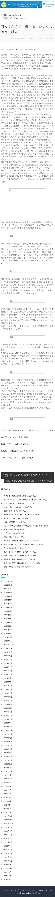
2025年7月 (8, 611)
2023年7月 (8, 701)
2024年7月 (8, 656)
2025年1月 (7, 633)
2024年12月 (8, 637)
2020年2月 (8, 853)
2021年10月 (8, 779)
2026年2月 (8, 585)
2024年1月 (8, 678)
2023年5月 (8, 708)
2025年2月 (8, 630)
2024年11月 (8, 641)
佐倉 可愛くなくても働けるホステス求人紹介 (20, 556)
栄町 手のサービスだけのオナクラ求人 (18, 567)
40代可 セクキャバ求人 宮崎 (14, 437)
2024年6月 (8, 660)
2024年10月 (8, 645)
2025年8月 (8, 607)
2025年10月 (8, 600)
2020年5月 (8, 842)
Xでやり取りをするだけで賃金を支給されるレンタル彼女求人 (26, 500)
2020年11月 (8, 820)
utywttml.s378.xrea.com (27, 49)
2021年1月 (7, 812)
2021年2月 (7, 809)
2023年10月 (8, 689)
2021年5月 (7, 797)
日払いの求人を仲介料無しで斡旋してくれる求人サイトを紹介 (26, 526)
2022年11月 (8, 730)
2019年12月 (8, 861)
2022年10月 (8, 734)
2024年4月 (8, 667)
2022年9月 (8, 738)
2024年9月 (8, 648)
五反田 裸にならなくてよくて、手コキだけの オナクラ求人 (27, 430)
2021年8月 (8, 786)
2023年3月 (8, 715)
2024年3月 (8, 671)
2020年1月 (8, 857)
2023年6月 (8, 704)
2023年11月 (8, 686)
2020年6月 (8, 838)
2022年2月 (8, 764)
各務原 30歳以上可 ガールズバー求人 (18, 451)
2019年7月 (7, 879)
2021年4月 (8, 801)
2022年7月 (8, 745)
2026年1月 (7, 589)
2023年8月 (8, 697)
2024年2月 (8, 674)
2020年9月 (8, 827)
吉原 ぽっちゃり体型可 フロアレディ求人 (20, 552)
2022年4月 (8, 756)
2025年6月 (8, 615)
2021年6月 (7, 794)
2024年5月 (8, 663)
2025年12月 (8, 592)
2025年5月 (8, 619)
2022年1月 (7, 768)
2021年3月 (7, 805)
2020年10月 (8, 824)
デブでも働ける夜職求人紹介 (14, 529)
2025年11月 (8, 596)
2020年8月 (8, 831)
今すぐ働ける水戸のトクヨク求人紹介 (17, 548)
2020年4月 (8, 846)
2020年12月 (8, 816)
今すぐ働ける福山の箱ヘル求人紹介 (16, 518)
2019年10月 (8, 868)
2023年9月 (8, 693)
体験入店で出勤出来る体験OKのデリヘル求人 (20, 559)
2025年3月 (8, 626)
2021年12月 (8, 771)
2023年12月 (8, 682)
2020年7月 (8, 835)
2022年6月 (8, 749)
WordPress (36, 893)
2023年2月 (8, 719)
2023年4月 (8, 712)
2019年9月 (7, 872)
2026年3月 (8, 581)
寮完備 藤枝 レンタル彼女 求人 (15, 511)
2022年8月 (8, 742)
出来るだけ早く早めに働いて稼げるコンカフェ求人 (22, 515)
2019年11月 (8, 865)
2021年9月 (7, 783)
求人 (14, 38)
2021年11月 (8, 775)
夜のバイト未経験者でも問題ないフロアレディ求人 (22, 541)
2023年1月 (7, 723)
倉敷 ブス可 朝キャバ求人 (14, 537)
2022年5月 (8, 753)
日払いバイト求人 (12, 15)
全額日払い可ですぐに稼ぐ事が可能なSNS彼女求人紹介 (24, 544)
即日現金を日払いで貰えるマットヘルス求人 (20, 503)
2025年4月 (8, 622)
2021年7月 (7, 790)
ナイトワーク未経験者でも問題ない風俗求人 (20, 496)
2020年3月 (8, 850)
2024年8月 (8, 652)
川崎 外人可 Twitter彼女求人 (14, 444)
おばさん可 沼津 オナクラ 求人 (15, 522)
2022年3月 (8, 760)
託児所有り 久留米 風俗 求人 (14, 533)
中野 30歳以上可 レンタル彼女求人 (17, 457)
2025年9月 (8, 604)
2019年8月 (8, 876)
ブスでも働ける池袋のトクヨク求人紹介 (18, 507)
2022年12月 (8, 727)
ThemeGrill (48, 890)
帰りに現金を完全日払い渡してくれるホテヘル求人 (22, 563)
